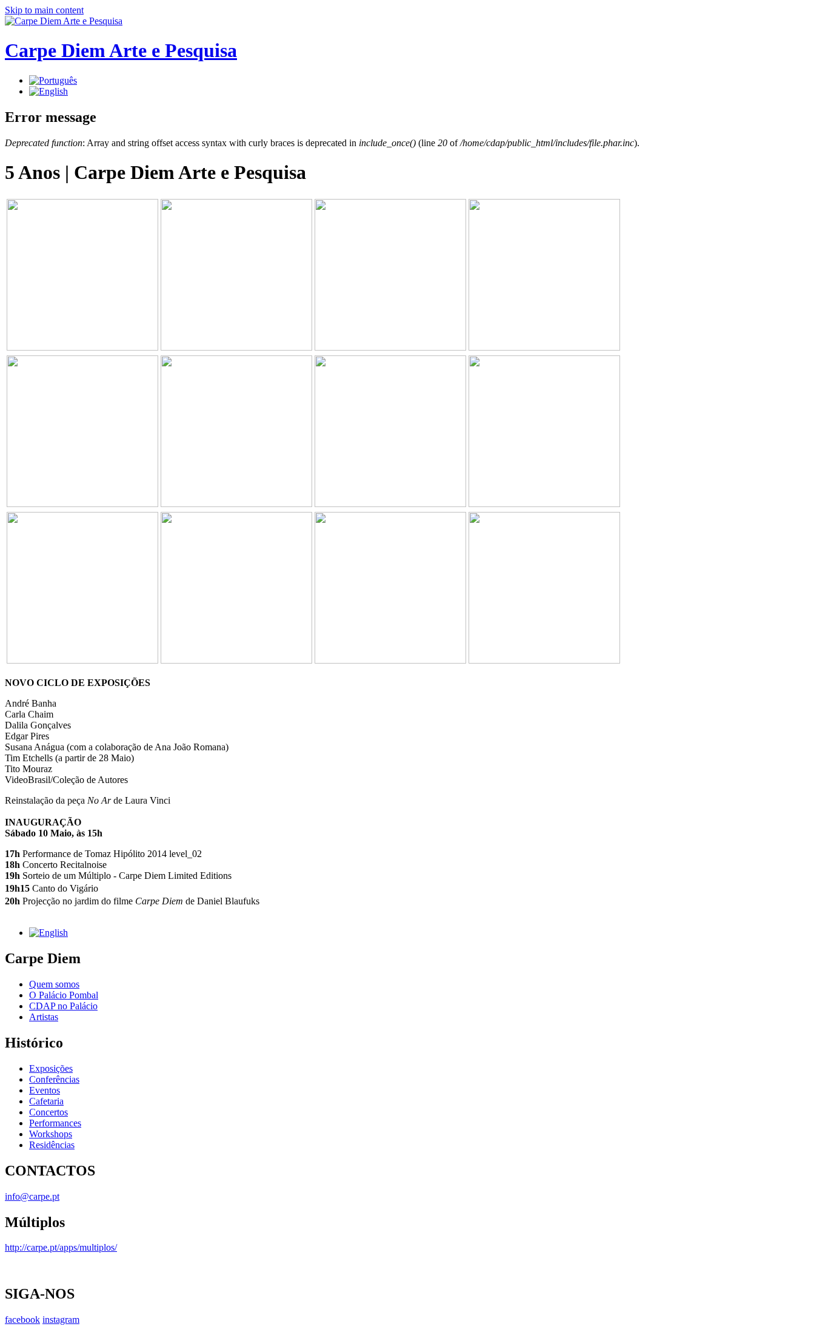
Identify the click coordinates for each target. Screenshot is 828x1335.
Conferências (54, 1079)
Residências (52, 1145)
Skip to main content (44, 10)
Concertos (48, 1112)
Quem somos (54, 984)
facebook (22, 1319)
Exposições (51, 1068)
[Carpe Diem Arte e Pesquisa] (63, 21)
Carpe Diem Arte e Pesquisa (121, 50)
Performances (55, 1123)
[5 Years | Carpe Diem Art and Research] (48, 91)
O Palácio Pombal (63, 995)
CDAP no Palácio (63, 1006)
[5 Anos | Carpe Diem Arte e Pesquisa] (53, 80)
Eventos (44, 1090)
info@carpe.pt (32, 1196)
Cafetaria (46, 1101)
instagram (60, 1319)
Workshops (50, 1134)
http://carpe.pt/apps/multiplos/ (61, 1247)
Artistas (43, 1017)
